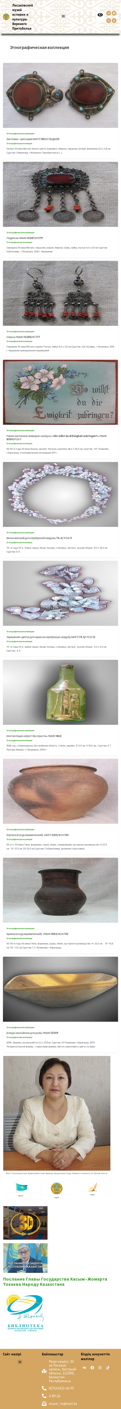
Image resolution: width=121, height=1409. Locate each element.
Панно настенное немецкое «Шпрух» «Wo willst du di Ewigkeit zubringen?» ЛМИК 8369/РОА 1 (56, 437)
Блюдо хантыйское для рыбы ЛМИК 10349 (32, 1032)
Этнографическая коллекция (20, 133)
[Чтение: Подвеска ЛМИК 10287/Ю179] (60, 194)
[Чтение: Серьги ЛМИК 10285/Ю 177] (60, 293)
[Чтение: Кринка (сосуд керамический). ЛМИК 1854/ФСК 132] (60, 890)
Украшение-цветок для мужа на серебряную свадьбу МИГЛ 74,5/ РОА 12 (50, 637)
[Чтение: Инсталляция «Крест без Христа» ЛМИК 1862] (60, 692)
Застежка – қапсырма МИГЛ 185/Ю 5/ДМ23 (32, 139)
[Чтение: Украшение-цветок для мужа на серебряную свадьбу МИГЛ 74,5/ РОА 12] (60, 593)
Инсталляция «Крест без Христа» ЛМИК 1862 (34, 736)
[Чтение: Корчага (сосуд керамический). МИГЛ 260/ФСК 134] (60, 791)
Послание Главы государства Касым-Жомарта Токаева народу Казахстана (55, 1281)
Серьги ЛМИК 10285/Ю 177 (23, 337)
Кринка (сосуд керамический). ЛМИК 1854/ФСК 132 (37, 933)
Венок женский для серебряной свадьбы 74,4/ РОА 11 (39, 538)
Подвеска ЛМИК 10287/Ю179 (24, 238)
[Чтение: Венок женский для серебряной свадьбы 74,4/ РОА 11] (60, 494)
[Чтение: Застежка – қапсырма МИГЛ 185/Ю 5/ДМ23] (60, 95)
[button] (63, 16)
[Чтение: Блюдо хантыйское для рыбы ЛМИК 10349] (60, 988)
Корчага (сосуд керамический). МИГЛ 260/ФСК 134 (37, 835)
